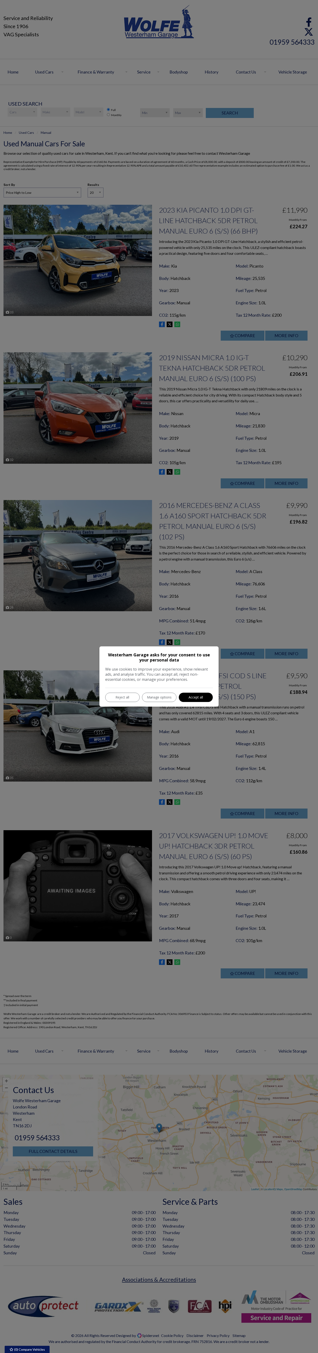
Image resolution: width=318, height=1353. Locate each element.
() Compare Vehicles (29, 1349)
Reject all (122, 697)
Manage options (159, 697)
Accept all (196, 697)
